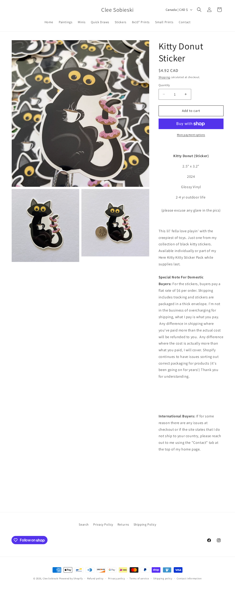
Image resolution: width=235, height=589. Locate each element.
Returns (123, 524)
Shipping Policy (145, 524)
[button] (199, 10)
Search (84, 524)
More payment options (191, 134)
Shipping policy (162, 578)
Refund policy (95, 578)
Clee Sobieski (51, 578)
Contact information (189, 578)
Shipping (164, 77)
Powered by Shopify (71, 578)
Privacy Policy (103, 524)
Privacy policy (116, 578)
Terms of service (139, 578)
